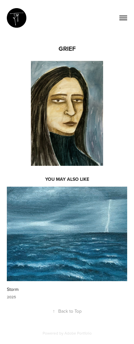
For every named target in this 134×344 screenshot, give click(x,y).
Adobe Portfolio (78, 333)
